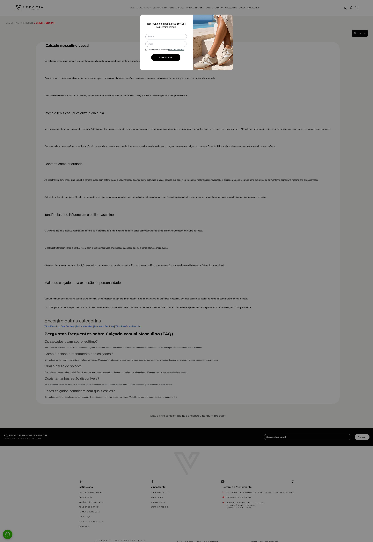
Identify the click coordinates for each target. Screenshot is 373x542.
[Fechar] (227, 20)
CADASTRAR (165, 57)
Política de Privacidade (176, 50)
